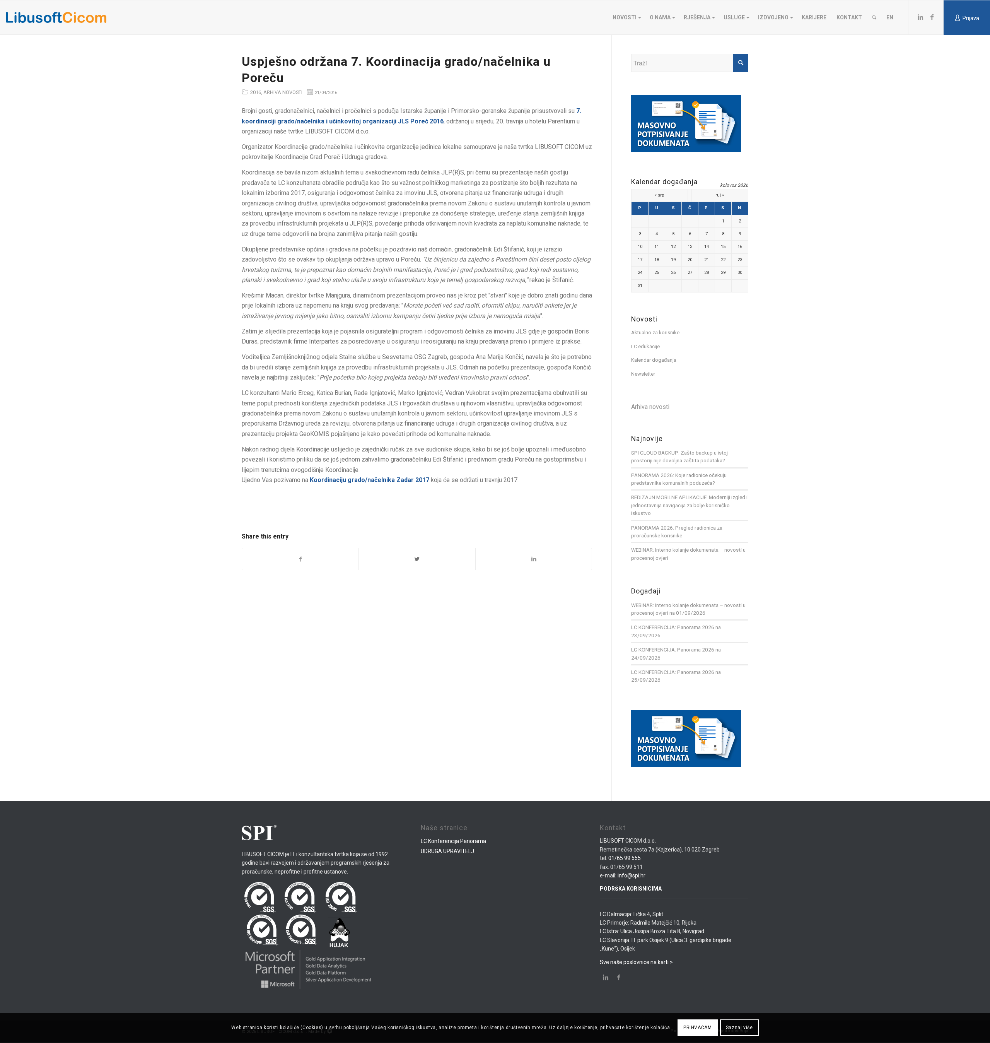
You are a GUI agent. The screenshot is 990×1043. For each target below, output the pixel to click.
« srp (659, 195)
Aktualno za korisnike (655, 332)
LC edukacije (645, 346)
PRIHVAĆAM (697, 1028)
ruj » (719, 195)
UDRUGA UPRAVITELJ (447, 851)
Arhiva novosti (282, 92)
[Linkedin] (920, 17)
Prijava (971, 18)
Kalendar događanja (653, 360)
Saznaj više (739, 1028)
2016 (255, 92)
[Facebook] (932, 17)
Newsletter (643, 374)
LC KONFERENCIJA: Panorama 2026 (672, 627)
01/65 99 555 (624, 858)
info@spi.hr (631, 875)
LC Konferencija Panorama (453, 841)
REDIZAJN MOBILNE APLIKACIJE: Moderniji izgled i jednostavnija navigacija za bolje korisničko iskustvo (689, 505)
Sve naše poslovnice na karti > (636, 962)
